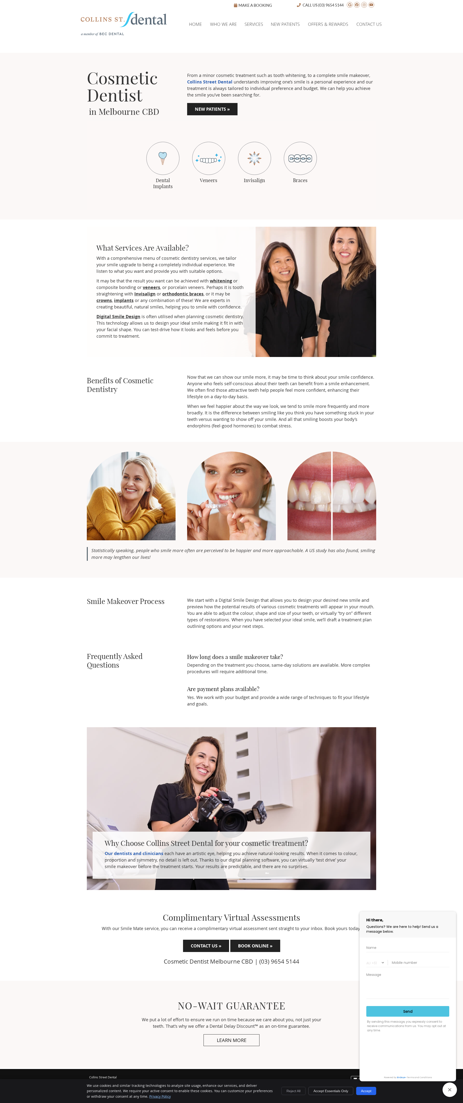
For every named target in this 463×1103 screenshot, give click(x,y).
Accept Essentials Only (330, 1091)
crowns (104, 300)
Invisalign (145, 294)
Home (87, 16)
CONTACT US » (206, 946)
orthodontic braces (183, 294)
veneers (151, 287)
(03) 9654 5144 (331, 5)
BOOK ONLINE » (255, 946)
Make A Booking (255, 5)
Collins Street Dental (209, 82)
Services (254, 24)
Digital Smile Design (118, 317)
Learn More (231, 1040)
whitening (221, 281)
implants (124, 300)
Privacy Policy (160, 1096)
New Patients (285, 24)
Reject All (293, 1091)
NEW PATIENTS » (212, 109)
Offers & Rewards (328, 24)
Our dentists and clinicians (134, 853)
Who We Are (223, 24)
